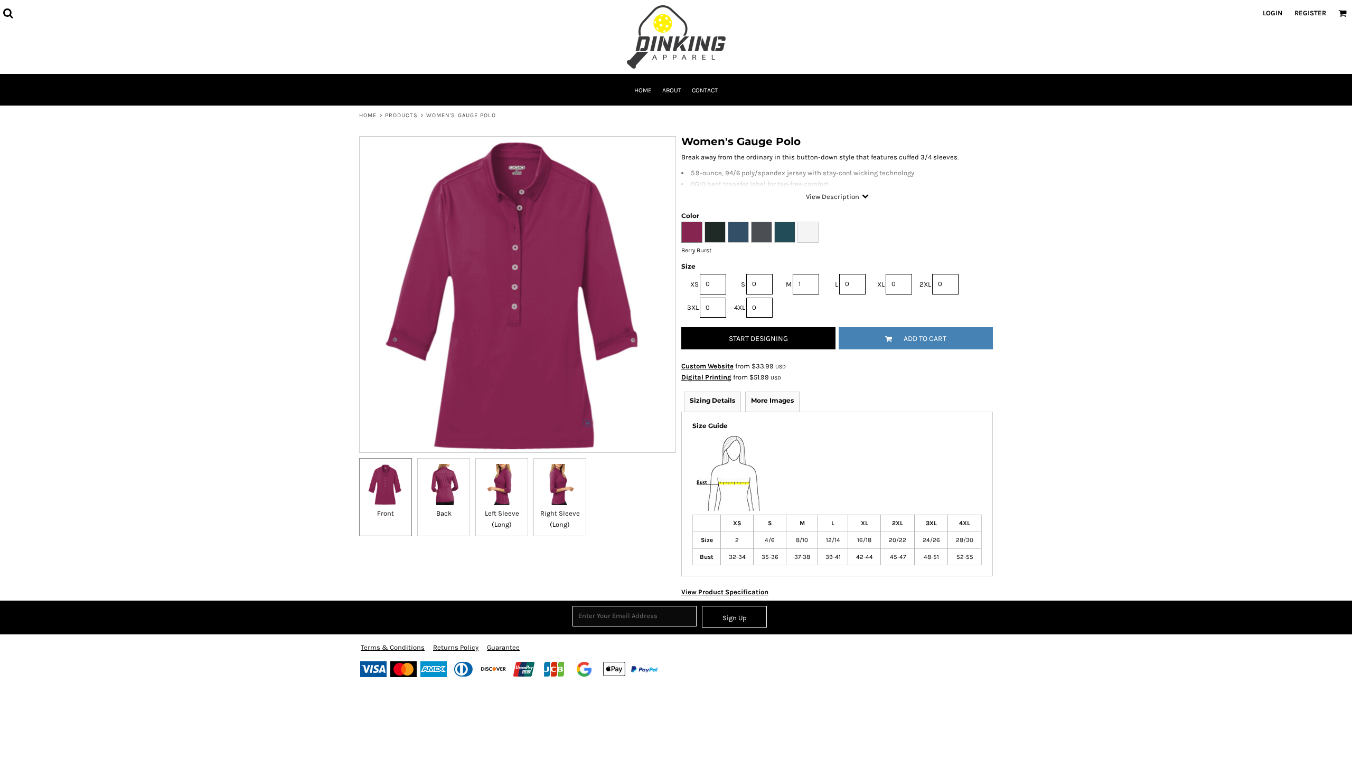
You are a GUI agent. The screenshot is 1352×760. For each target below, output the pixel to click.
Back (444, 513)
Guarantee (503, 647)
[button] (8, 13)
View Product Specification (724, 592)
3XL (693, 307)
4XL (739, 307)
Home (368, 115)
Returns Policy (455, 647)
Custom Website (707, 366)
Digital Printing (706, 377)
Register (1310, 13)
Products (401, 115)
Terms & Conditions (393, 647)
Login (1272, 13)
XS (694, 284)
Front (385, 513)
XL (881, 284)
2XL (925, 284)
